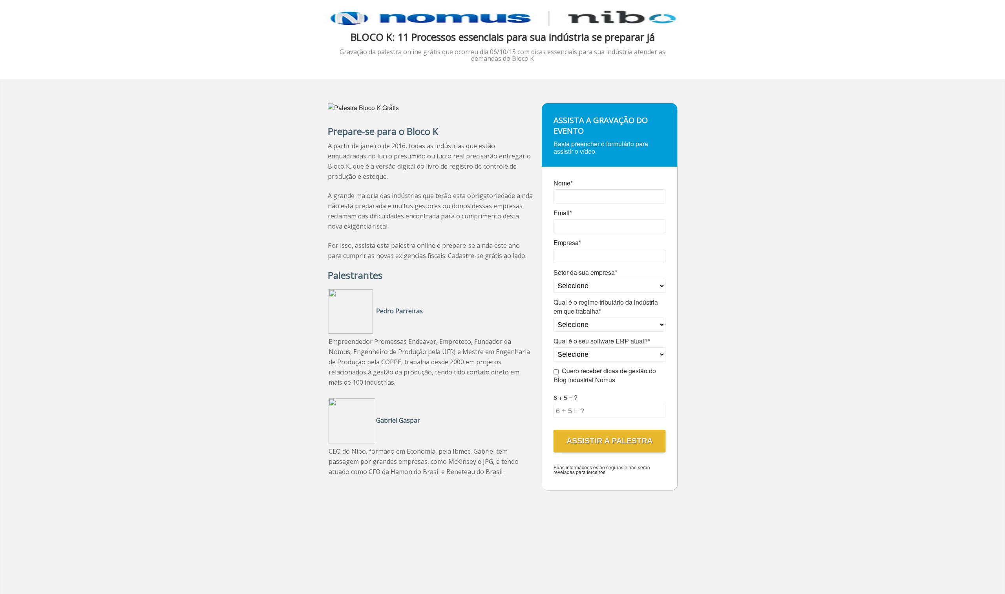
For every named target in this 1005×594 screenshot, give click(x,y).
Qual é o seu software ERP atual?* (602, 340)
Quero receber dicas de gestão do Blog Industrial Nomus (605, 375)
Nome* (563, 182)
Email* (563, 212)
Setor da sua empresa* (585, 272)
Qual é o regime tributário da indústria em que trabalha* (606, 307)
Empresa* (567, 242)
